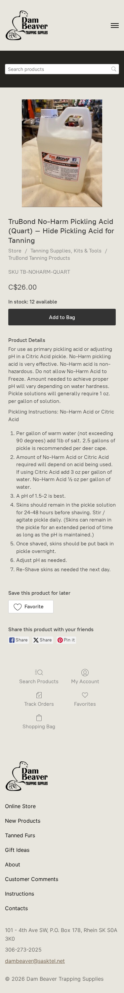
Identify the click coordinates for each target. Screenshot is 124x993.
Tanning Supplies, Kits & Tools (66, 251)
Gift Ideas (17, 850)
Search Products (39, 681)
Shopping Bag (38, 726)
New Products (22, 820)
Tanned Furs (20, 835)
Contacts (16, 908)
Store (14, 251)
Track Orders (39, 704)
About (12, 864)
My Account (85, 681)
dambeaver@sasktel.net (35, 961)
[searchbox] (62, 69)
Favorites (85, 704)
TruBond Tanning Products (39, 258)
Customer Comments (31, 879)
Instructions (19, 893)
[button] (31, 606)
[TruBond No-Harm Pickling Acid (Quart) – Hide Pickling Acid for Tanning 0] (62, 153)
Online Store (20, 806)
